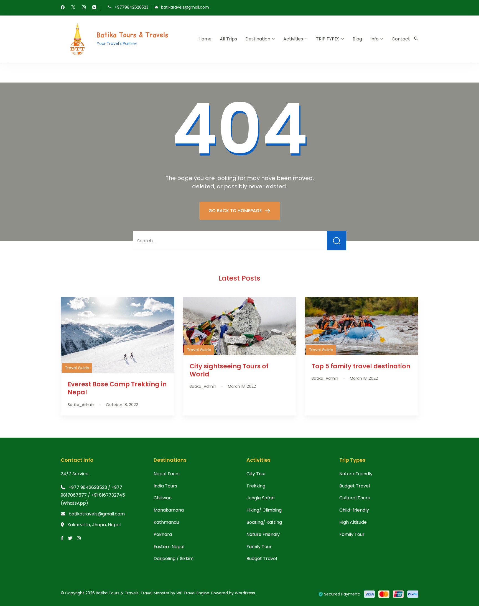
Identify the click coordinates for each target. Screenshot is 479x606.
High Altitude (353, 522)
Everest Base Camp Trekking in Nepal (117, 388)
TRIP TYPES (328, 39)
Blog (357, 39)
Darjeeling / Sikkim (173, 558)
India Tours (165, 486)
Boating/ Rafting (264, 522)
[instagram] (84, 8)
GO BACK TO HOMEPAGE (235, 210)
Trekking (255, 486)
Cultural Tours (354, 498)
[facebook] (63, 8)
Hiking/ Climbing (264, 510)
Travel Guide (77, 368)
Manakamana (169, 510)
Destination (257, 39)
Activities (293, 39)
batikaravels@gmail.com (185, 7)
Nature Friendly (263, 534)
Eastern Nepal (169, 546)
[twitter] (73, 8)
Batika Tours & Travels (133, 35)
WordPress (245, 593)
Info (374, 39)
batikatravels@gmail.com (96, 514)
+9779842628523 (131, 7)
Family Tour (259, 546)
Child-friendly (354, 510)
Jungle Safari (260, 498)
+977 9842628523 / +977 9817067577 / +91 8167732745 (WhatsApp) (93, 495)
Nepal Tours (167, 474)
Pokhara (163, 534)
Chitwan (163, 498)
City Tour (256, 474)
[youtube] (94, 8)
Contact (401, 39)
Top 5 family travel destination (361, 366)
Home (205, 39)
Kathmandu (166, 522)
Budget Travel (261, 558)
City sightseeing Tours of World (229, 370)
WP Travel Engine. (193, 593)
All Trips (228, 39)
